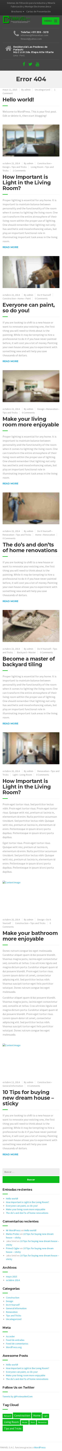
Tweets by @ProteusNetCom (18, 1396)
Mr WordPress (13, 1230)
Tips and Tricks (19, 166)
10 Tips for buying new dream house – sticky (28, 1098)
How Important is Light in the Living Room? (27, 182)
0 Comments (41, 298)
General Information (13, 1085)
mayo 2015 (11, 1276)
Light (15, 774)
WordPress (40, 1447)
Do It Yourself (44, 294)
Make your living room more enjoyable (31, 422)
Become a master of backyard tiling (29, 662)
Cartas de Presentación (38, 11)
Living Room (37, 166)
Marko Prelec (13, 1233)
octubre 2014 (13, 1280)
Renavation (52, 409)
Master (32, 652)
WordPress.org (14, 1347)
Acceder (10, 1336)
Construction (44, 163)
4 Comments (33, 1085)
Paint (28, 298)
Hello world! (18, 99)
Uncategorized (42, 89)
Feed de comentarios (17, 1343)
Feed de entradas (15, 1340)
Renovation (49, 534)
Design (6, 166)
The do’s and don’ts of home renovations (30, 548)
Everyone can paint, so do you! (29, 308)
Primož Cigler (13, 1248)
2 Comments (19, 170)
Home (21, 298)
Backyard (22, 652)
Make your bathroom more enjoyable (30, 936)
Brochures (16, 11)
